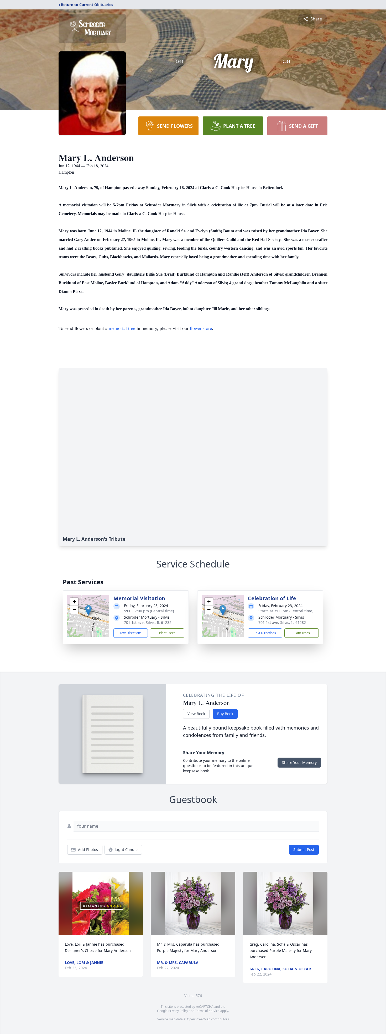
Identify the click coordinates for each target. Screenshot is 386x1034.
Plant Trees (167, 633)
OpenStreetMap (198, 1019)
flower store (201, 328)
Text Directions (131, 633)
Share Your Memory (299, 762)
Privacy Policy (178, 1011)
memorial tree (122, 328)
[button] (88, 610)
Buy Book (225, 713)
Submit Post (303, 849)
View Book (196, 713)
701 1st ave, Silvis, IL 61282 (147, 622)
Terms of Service (207, 1011)
